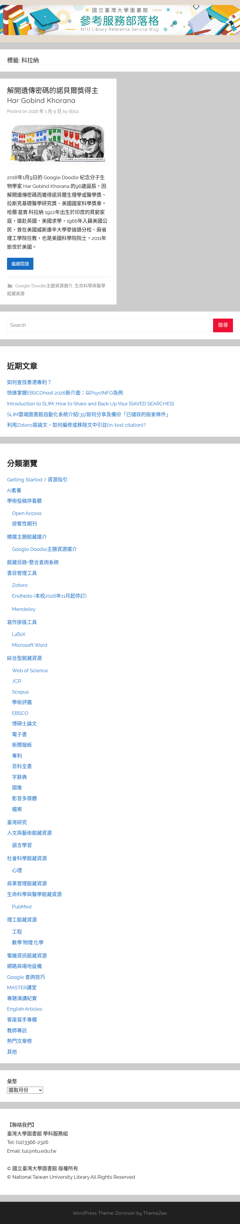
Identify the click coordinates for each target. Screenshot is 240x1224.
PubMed (22, 907)
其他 (12, 1052)
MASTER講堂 (22, 987)
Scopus (20, 692)
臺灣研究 (17, 822)
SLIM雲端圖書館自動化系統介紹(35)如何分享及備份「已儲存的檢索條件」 (89, 414)
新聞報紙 (22, 745)
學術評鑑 (22, 702)
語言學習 (22, 845)
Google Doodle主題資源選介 (44, 285)
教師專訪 (17, 1030)
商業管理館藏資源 (27, 883)
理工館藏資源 (22, 920)
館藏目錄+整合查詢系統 (33, 562)
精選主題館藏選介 (27, 537)
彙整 (12, 1081)
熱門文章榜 (19, 1041)
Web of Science (30, 670)
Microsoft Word (29, 645)
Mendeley (23, 609)
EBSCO (20, 713)
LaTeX (18, 634)
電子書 (19, 734)
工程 (17, 932)
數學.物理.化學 (28, 942)
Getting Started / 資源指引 (37, 480)
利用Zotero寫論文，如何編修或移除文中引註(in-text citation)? (76, 425)
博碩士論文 (24, 724)
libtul (74, 111)
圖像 (17, 788)
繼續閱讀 (20, 264)
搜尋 (223, 325)
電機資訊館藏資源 (27, 956)
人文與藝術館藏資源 (29, 833)
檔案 (17, 809)
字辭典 (19, 777)
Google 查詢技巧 (26, 977)
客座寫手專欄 (22, 1020)
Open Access (27, 513)
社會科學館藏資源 (27, 858)
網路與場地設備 (24, 966)
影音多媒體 (24, 798)
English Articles (24, 1009)
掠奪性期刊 (24, 524)
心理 (17, 870)
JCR (16, 681)
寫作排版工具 (22, 622)
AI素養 (14, 490)
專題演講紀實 (22, 998)
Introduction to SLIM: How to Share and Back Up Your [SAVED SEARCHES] (90, 404)
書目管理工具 (22, 573)
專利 (17, 756)
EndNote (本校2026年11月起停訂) (49, 596)
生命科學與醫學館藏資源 (34, 894)
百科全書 (22, 766)
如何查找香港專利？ (29, 382)
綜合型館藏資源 (24, 658)
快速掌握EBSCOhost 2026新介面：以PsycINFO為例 (65, 393)
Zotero (20, 585)
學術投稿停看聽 (24, 501)
